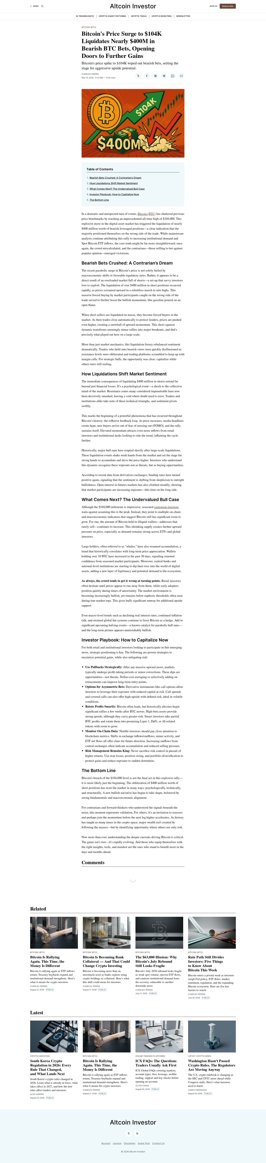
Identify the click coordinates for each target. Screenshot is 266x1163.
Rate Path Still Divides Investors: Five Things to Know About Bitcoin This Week (206, 963)
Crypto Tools (139, 16)
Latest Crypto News (199, 1056)
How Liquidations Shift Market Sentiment (114, 183)
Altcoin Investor (133, 6)
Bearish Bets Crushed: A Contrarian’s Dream (115, 177)
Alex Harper (37, 1094)
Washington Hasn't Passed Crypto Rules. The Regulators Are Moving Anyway (211, 1065)
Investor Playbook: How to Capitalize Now (114, 194)
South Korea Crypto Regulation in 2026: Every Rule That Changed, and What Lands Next (50, 1067)
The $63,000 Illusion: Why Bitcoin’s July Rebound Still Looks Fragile (156, 961)
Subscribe (227, 6)
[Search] (42, 6)
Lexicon (117, 1143)
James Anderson (197, 1090)
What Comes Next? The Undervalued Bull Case (117, 188)
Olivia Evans (142, 1085)
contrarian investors (166, 507)
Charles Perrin (90, 74)
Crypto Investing (161, 16)
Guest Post (144, 1143)
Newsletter (183, 16)
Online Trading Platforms (150, 1056)
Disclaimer (129, 1143)
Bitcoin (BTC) (89, 27)
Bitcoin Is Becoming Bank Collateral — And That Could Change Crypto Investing (106, 961)
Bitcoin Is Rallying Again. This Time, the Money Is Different (47, 961)
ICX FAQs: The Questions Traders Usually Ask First (155, 1063)
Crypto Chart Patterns (112, 16)
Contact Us (158, 1143)
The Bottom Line (99, 199)
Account (106, 1143)
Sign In (213, 6)
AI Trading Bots (85, 16)
